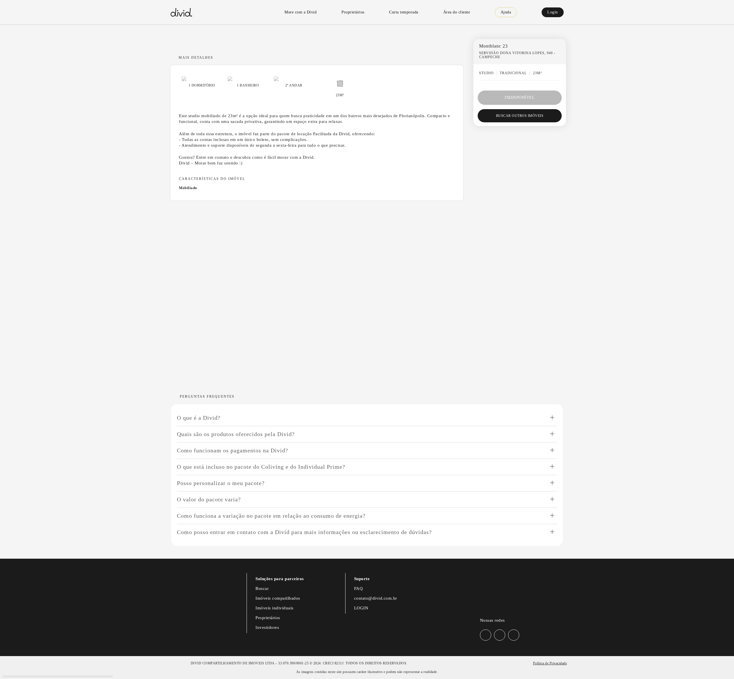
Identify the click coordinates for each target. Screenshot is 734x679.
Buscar (262, 588)
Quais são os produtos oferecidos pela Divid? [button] (236, 434)
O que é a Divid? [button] (198, 418)
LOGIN (361, 608)
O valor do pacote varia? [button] (209, 499)
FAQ (358, 588)
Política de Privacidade (550, 663)
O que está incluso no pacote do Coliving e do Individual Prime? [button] (261, 467)
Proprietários (267, 617)
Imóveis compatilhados (277, 598)
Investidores (267, 627)
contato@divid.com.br (375, 598)
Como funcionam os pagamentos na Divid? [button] (232, 450)
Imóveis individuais (274, 608)
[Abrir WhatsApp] (719, 664)
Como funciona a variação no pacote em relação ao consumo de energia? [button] (271, 516)
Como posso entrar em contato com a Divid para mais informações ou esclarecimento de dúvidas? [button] (304, 532)
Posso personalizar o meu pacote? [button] (221, 483)
